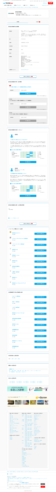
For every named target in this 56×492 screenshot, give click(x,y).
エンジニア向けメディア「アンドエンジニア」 (41, 478)
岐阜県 (26, 429)
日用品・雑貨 (19, 370)
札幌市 (26, 414)
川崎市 (28, 424)
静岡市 (26, 431)
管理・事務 (11, 417)
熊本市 (31, 446)
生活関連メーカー (36, 419)
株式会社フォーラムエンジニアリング (19, 283)
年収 (15, 478)
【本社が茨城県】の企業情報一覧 (20, 7)
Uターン (31, 477)
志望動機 (24, 477)
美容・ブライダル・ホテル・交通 (14, 419)
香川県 (28, 440)
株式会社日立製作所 (15, 266)
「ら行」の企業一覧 (32, 382)
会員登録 (50, 3)
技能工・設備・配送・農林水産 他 (14, 431)
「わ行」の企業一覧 (39, 382)
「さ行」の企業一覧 (25, 381)
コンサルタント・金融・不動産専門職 (14, 423)
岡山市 (26, 439)
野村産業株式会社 (15, 346)
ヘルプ (51, 5)
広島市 (28, 439)
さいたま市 (26, 423)
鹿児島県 (26, 445)
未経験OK (23, 462)
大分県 (28, 444)
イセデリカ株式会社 (15, 307)
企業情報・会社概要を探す (13, 7)
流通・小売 (35, 424)
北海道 (23, 414)
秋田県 (26, 417)
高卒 (35, 448)
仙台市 (26, 418)
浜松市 (28, 431)
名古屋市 (31, 431)
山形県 (28, 417)
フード (35, 425)
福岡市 (29, 446)
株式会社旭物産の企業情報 (35, 7)
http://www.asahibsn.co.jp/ (24, 69)
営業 (10, 414)
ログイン (46, 3)
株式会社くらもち (15, 324)
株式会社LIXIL (14, 260)
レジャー (35, 423)
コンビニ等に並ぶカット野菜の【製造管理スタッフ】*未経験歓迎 (20, 100)
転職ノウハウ (25, 5)
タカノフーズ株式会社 (16, 296)
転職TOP (8, 7)
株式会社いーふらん (15, 255)
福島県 (31, 417)
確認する (43, 486)
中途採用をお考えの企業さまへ (46, 5)
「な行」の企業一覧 (39, 381)
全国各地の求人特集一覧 (37, 441)
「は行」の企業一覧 (12, 382)
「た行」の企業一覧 (32, 381)
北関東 (23, 419)
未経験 (35, 447)
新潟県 (26, 425)
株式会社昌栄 (14, 335)
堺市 (30, 435)
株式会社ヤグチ (15, 249)
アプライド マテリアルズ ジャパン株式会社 (20, 238)
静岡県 (28, 429)
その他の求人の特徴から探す (25, 466)
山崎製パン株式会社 (15, 271)
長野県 (31, 425)
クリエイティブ (12, 424)
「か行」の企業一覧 (18, 381)
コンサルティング (36, 429)
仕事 (20, 478)
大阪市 (28, 435)
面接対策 (23, 478)
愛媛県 (31, 440)
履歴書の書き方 (9, 477)
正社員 (11, 436)
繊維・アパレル (27, 370)
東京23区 (32, 423)
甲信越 (23, 425)
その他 (35, 435)
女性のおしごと (32, 5)
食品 (9, 370)
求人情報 (37, 21)
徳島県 (26, 440)
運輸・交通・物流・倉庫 (37, 431)
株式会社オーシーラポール (17, 340)
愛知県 (31, 429)
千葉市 (29, 423)
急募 (22, 451)
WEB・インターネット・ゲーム (14, 425)
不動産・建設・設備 (36, 430)
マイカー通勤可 (24, 461)
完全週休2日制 (24, 457)
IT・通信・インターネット (37, 414)
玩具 (23, 370)
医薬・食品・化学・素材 (13, 430)
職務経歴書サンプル (15, 477)
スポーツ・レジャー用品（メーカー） (36, 370)
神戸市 (32, 435)
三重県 (26, 430)
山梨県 (28, 425)
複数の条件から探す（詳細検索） (38, 440)
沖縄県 (29, 445)
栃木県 (16, 358)
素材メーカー (36, 417)
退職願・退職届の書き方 (10, 478)
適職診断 (18, 478)
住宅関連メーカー (36, 418)
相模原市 (31, 424)
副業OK (23, 456)
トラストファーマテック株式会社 (18, 244)
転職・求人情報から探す (8, 5)
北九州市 (26, 446)
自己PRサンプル (20, 477)
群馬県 (19, 358)
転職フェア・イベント (17, 5)
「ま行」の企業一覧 (18, 382)
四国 (22, 440)
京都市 (26, 435)
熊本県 (26, 444)
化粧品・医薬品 (14, 370)
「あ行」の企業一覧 (12, 381)
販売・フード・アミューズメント (14, 418)
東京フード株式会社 (15, 301)
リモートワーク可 (24, 455)
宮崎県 (31, 444)
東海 (22, 429)
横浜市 (26, 424)
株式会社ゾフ (14, 277)
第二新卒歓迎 (24, 450)
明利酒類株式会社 (15, 329)
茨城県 (12, 358)
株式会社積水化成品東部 (16, 318)
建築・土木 (11, 429)
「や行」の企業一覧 (25, 382)
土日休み (35, 446)
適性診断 (28, 477)
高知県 (26, 441)
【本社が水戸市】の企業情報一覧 (27, 7)
